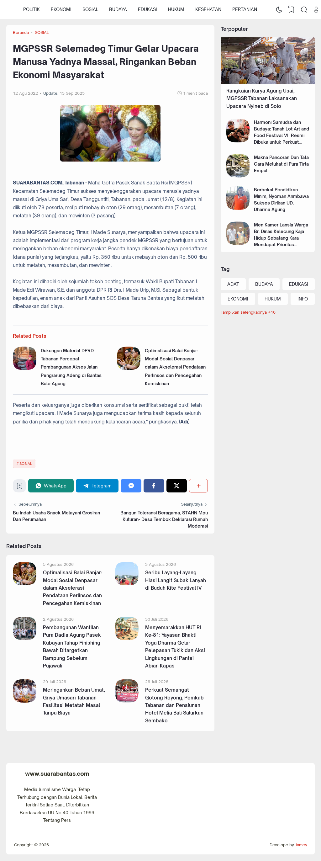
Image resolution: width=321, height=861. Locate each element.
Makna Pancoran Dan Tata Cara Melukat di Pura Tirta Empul (281, 164)
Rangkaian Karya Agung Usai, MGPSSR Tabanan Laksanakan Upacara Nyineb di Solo (261, 98)
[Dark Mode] (279, 9)
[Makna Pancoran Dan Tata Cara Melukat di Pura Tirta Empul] (238, 175)
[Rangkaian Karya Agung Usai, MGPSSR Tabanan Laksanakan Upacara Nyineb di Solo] (268, 82)
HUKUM (176, 9)
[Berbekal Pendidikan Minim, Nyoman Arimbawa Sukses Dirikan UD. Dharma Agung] (238, 208)
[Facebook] (154, 485)
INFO (302, 298)
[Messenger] (131, 485)
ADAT (233, 284)
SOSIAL (90, 9)
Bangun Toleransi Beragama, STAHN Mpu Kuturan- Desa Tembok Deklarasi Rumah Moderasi (164, 519)
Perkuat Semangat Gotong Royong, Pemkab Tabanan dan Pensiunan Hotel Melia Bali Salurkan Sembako (174, 705)
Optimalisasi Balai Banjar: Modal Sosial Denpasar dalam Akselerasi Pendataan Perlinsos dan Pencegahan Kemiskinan (175, 367)
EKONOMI (61, 9)
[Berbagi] (198, 485)
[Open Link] (316, 9)
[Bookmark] (19, 487)
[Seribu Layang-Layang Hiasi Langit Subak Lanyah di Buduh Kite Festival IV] (127, 583)
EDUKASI (147, 9)
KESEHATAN (208, 9)
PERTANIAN (244, 9)
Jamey (301, 844)
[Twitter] (176, 485)
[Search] (303, 9)
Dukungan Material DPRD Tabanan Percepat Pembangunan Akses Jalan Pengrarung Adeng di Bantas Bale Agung (71, 367)
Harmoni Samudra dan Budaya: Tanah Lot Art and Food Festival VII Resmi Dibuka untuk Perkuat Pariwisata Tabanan (281, 135)
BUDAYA (118, 9)
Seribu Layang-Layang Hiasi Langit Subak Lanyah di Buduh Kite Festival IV (175, 580)
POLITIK (31, 9)
